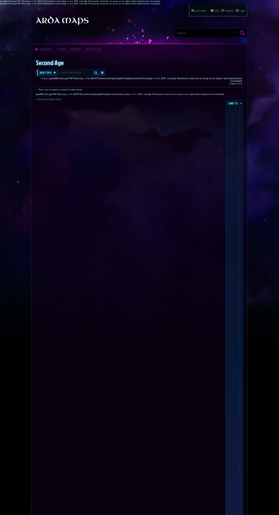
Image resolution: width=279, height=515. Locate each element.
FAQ (216, 10)
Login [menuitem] (242, 10)
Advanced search (102, 72)
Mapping (75, 49)
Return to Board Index (50, 99)
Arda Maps (45, 49)
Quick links (200, 10)
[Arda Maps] (62, 20)
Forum (61, 49)
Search (242, 33)
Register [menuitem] (229, 10)
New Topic (46, 73)
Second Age (93, 49)
